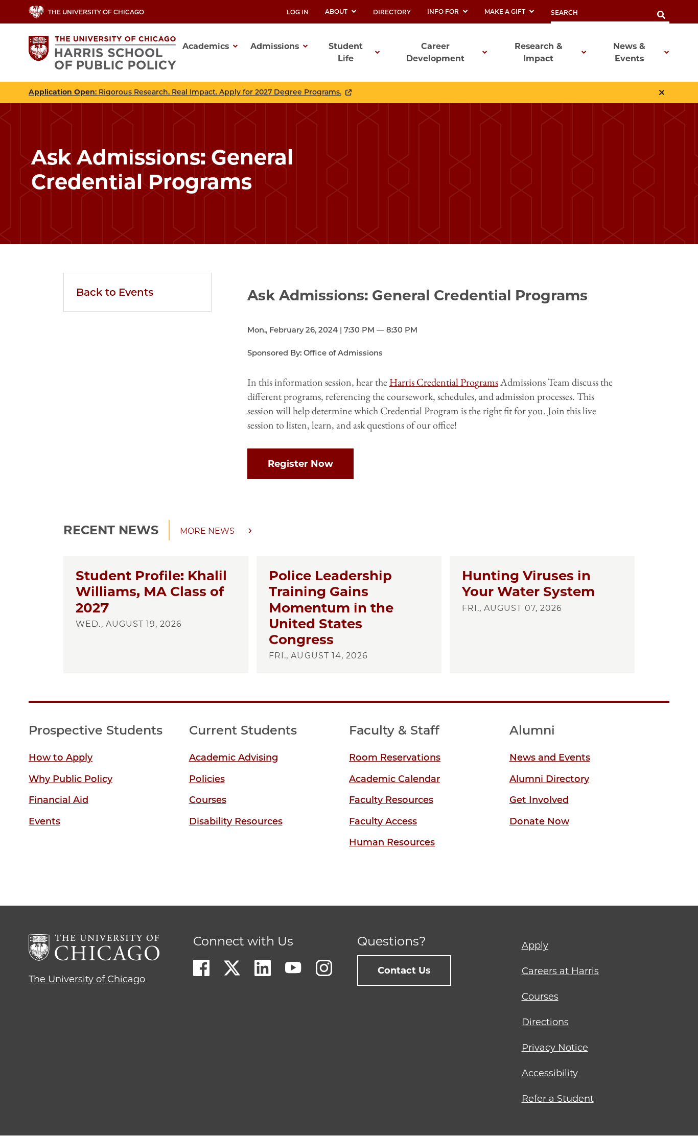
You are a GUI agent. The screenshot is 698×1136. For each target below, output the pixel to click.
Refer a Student (558, 1098)
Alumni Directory (549, 779)
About (336, 11)
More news (207, 531)
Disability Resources (236, 821)
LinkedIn (262, 968)
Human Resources (392, 842)
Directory (392, 12)
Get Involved (539, 800)
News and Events (549, 757)
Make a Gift (504, 11)
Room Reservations (394, 757)
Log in (298, 12)
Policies (207, 779)
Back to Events (114, 292)
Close (661, 92)
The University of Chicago (87, 979)
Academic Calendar (394, 779)
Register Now (300, 463)
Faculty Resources (391, 800)
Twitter (232, 968)
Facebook (201, 968)
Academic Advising (233, 757)
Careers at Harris (560, 971)
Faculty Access (383, 821)
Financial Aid (58, 800)
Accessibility (550, 1073)
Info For (443, 11)
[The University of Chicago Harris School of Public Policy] (105, 52)
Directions (545, 1022)
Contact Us (404, 970)
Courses (207, 800)
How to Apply (60, 757)
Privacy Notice (555, 1047)
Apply (535, 945)
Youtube (293, 968)
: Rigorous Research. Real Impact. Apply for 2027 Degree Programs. (185, 92)
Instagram (324, 968)
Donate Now (539, 821)
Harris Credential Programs (443, 382)
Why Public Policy (70, 779)
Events (44, 821)
